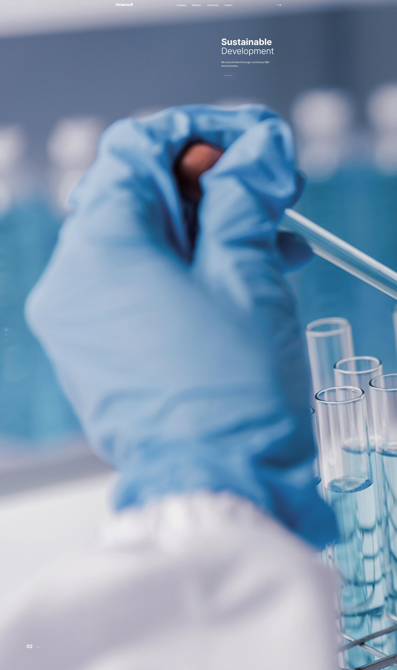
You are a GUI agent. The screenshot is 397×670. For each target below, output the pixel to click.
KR (277, 5)
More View (228, 75)
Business (196, 5)
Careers (228, 5)
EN (280, 5)
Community (212, 5)
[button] (44, 646)
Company (181, 5)
